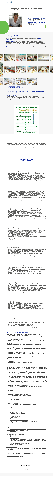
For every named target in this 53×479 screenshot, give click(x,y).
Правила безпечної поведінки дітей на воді (19, 351)
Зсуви (12, 422)
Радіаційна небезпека (16, 396)
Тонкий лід (13, 431)
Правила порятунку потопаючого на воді (18, 354)
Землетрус (13, 418)
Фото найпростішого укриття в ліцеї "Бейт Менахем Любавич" (24, 336)
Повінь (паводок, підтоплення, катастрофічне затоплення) (26, 421)
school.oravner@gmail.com (26, 465)
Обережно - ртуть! (15, 399)
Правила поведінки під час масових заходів (19, 362)
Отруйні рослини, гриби (16, 412)
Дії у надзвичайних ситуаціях (14, 456)
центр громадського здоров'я (25, 107)
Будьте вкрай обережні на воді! (19, 444)
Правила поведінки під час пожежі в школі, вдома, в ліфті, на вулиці (26, 353)
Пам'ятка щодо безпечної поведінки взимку (19, 358)
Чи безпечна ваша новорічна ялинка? (20, 443)
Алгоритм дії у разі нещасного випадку (18, 347)
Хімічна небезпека (15, 398)
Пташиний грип (14, 438)
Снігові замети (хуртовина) (17, 413)
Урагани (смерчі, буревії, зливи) (19, 420)
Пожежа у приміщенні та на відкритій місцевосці (24, 404)
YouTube (11, 108)
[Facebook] (27, 469)
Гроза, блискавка (15, 416)
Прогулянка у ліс (15, 436)
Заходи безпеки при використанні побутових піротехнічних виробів (27, 440)
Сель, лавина (14, 417)
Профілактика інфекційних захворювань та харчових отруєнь (27, 439)
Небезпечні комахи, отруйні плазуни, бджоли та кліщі (25, 423)
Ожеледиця (13, 414)
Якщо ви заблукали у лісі (17, 435)
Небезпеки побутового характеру (15, 458)
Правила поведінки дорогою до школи (17, 363)
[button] (18, 2)
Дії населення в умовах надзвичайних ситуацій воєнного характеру (25, 453)
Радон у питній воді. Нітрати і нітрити (20, 395)
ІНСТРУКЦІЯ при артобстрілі (15, 339)
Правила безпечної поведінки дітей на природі (20, 352)
